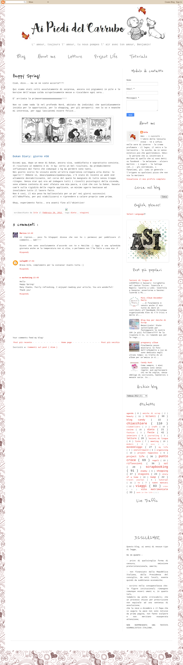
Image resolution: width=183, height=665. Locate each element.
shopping (162, 471)
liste (138, 441)
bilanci (152, 416)
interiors (133, 435)
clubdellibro (134, 427)
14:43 (30, 233)
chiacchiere (139, 423)
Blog (21, 57)
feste (152, 432)
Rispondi (24, 252)
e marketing (26, 277)
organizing (162, 450)
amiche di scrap (152, 414)
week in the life (145, 492)
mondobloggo (136, 447)
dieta (74, 213)
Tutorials (138, 57)
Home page (66, 342)
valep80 (24, 261)
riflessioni (136, 463)
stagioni (84, 213)
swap (154, 477)
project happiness (149, 453)
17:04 (31, 261)
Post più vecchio (110, 342)
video (165, 486)
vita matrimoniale (154, 489)
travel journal (137, 480)
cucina (131, 429)
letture (132, 438)
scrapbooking (157, 467)
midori (132, 444)
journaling (154, 436)
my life (163, 447)
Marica (23, 233)
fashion (132, 433)
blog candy (139, 419)
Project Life (106, 57)
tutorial (163, 480)
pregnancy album (149, 342)
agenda (131, 413)
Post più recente (22, 342)
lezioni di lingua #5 (140, 280)
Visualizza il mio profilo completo (146, 179)
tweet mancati (160, 483)
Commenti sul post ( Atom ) (42, 347)
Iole (145, 132)
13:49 (36, 277)
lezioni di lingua (158, 438)
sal (166, 463)
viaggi (142, 486)
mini (154, 444)
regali (156, 460)
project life (137, 456)
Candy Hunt (146, 362)
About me (47, 57)
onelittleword (142, 450)
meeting (155, 441)
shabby (144, 471)
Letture (75, 57)
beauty (131, 416)
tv (140, 483)
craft (155, 427)
